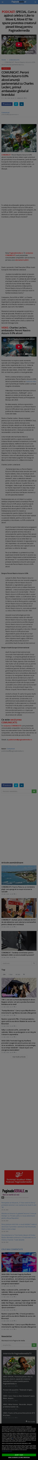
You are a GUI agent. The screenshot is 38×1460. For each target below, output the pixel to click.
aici (12, 1438)
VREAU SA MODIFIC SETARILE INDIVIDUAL (19, 1457)
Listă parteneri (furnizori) (7, 1451)
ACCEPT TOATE (19, 1455)
